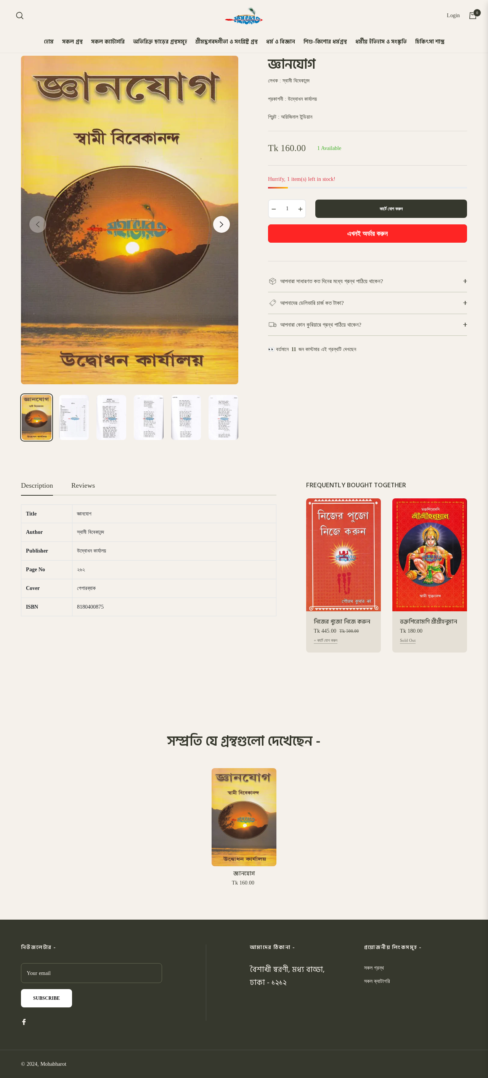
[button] (19, 15)
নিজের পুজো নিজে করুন (342, 622)
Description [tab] (37, 485)
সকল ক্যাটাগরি (377, 981)
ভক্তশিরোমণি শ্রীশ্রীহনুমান (428, 622)
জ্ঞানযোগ (244, 873)
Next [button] (221, 224)
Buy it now (367, 233)
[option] (129, 220)
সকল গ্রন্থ (374, 968)
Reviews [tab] (83, 485)
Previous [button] (37, 224)
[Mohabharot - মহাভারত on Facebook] (24, 1021)
